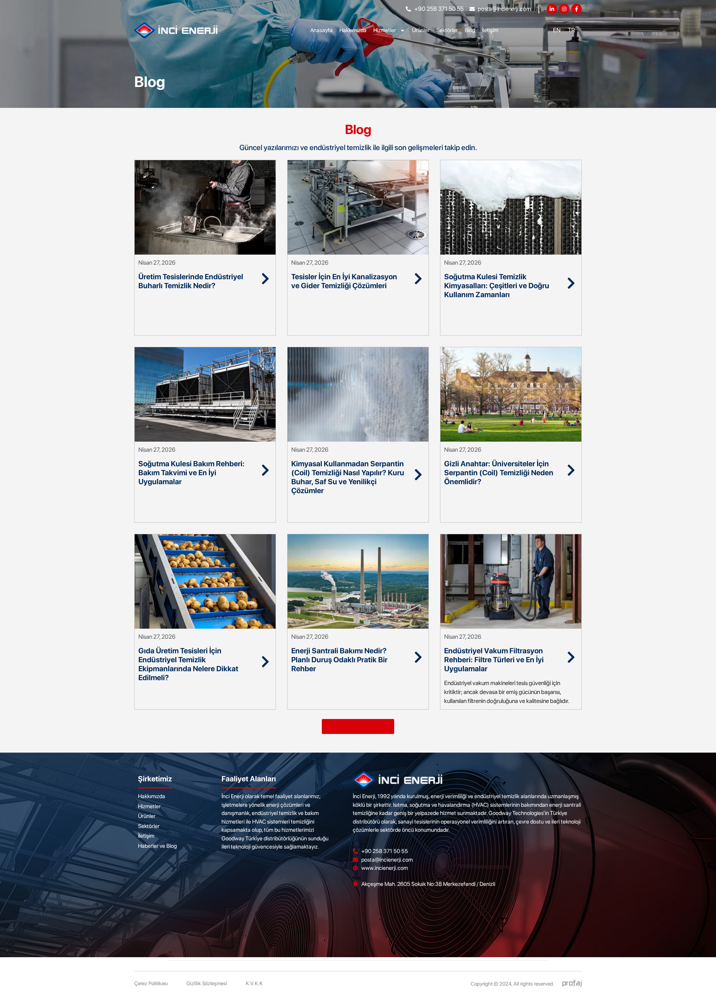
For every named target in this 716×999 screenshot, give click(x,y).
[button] (358, 726)
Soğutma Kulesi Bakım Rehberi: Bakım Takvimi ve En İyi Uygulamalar (191, 472)
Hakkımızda (353, 30)
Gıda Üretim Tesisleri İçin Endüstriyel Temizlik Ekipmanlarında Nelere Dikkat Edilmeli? (188, 664)
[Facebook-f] (576, 9)
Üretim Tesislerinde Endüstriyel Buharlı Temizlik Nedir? (190, 281)
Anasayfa (321, 30)
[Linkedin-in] (552, 9)
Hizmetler (384, 30)
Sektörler (447, 30)
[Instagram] (564, 9)
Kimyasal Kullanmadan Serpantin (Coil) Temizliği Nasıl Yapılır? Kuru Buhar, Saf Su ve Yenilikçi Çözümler (347, 477)
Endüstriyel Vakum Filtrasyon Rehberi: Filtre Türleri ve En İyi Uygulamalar (494, 659)
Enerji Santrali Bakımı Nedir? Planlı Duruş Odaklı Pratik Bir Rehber (339, 659)
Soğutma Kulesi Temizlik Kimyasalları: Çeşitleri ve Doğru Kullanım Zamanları (496, 285)
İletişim (490, 30)
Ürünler (421, 30)
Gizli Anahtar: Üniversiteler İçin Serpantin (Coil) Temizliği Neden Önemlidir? (498, 472)
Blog (470, 30)
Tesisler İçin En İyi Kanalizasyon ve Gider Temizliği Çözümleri (344, 281)
